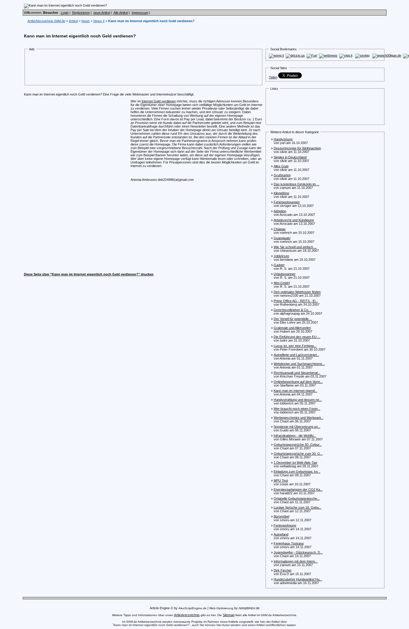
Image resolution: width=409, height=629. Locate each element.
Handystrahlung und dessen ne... (298, 399)
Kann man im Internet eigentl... (295, 390)
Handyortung (283, 139)
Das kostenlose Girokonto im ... (296, 184)
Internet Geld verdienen (159, 101)
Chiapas (280, 229)
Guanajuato (282, 238)
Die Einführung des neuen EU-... (297, 337)
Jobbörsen (281, 256)
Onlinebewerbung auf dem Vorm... (298, 382)
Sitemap (228, 615)
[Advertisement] (138, 68)
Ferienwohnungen (287, 202)
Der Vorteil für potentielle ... (293, 319)
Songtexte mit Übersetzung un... (297, 426)
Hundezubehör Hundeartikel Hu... (298, 579)
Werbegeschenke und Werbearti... (298, 417)
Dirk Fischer (283, 570)
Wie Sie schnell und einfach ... (295, 247)
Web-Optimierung (221, 608)
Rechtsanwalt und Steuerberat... (297, 373)
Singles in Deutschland (290, 157)
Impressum (140, 12)
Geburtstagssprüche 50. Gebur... (298, 444)
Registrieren (81, 12)
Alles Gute (281, 166)
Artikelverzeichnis (187, 615)
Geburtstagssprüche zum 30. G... (298, 453)
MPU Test (281, 480)
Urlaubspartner (285, 274)
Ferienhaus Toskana (289, 543)
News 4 (98, 21)
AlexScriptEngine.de (192, 608)
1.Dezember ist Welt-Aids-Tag (295, 462)
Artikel (73, 21)
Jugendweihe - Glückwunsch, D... (298, 552)
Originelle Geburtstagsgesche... (297, 498)
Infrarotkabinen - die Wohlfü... (295, 435)
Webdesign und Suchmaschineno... (299, 364)
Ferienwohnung (285, 525)
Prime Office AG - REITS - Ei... (296, 301)
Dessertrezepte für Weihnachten (297, 148)
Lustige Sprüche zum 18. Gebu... (298, 507)
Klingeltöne (281, 193)
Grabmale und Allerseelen (292, 328)
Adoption (280, 211)
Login (65, 12)
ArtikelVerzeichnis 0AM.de (46, 21)
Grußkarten (282, 175)
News (85, 21)
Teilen (273, 77)
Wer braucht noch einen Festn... (297, 408)
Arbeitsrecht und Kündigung (294, 220)
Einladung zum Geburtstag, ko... (297, 471)
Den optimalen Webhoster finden (297, 292)
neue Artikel (101, 12)
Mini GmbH (282, 283)
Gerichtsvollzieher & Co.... (293, 310)
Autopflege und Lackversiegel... (296, 355)
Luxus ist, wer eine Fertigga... (295, 346)
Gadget (279, 265)
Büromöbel (281, 516)
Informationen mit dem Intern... (296, 561)
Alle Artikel (120, 12)
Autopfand (281, 534)
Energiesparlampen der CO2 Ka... (298, 489)
